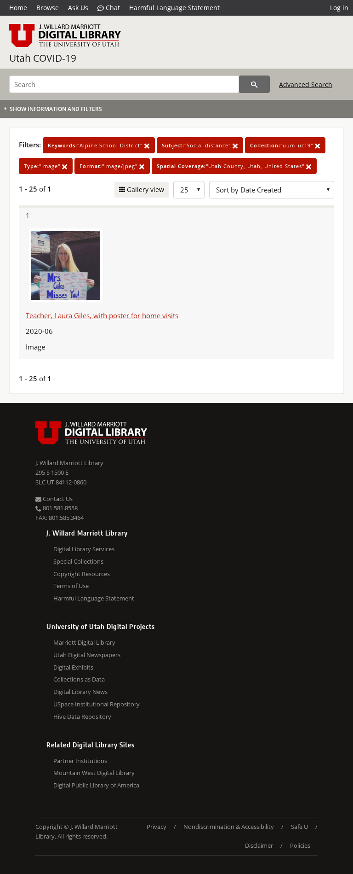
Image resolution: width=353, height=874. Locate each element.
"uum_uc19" (282, 145)
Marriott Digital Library (84, 642)
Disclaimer (259, 845)
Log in (339, 7)
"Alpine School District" (96, 145)
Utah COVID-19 (42, 58)
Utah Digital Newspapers (86, 655)
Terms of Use (71, 586)
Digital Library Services (83, 549)
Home (18, 7)
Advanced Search (305, 84)
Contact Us (57, 499)
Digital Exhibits (73, 667)
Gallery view (144, 189)
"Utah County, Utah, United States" (231, 166)
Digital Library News (80, 692)
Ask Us (78, 7)
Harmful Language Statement (174, 7)
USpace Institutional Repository (96, 704)
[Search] (254, 84)
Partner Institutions (80, 761)
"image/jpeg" (109, 166)
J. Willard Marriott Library (69, 463)
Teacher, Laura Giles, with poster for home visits (102, 315)
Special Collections (78, 561)
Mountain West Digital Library (94, 773)
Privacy (156, 826)
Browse (47, 7)
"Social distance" (197, 145)
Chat (112, 7)
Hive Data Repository (82, 716)
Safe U (299, 826)
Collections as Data (79, 679)
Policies (300, 845)
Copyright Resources (81, 574)
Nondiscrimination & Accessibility (228, 826)
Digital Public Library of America (96, 785)
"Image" (43, 166)
